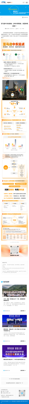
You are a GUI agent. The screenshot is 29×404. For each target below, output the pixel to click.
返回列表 (26, 17)
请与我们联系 (14, 272)
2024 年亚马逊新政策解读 (15, 378)
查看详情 (22, 310)
